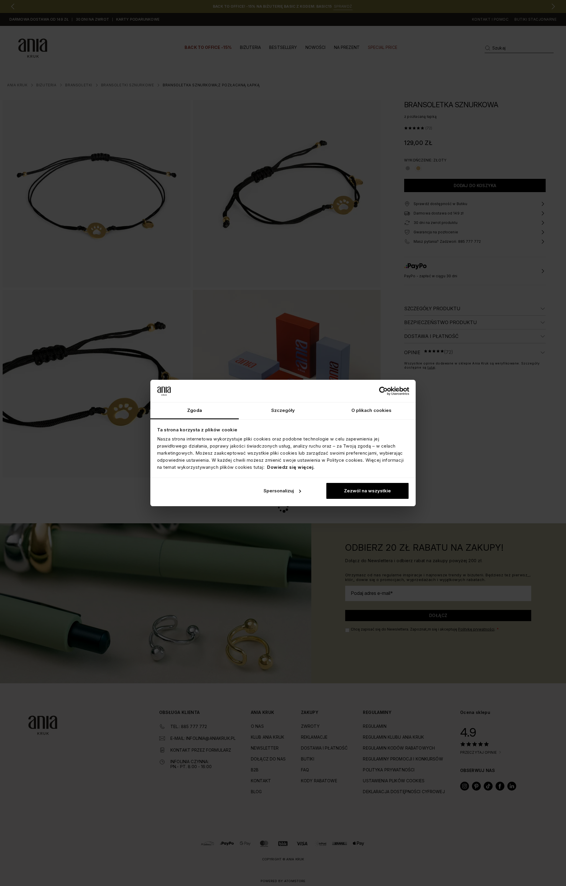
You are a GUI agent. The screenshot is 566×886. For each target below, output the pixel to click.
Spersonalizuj (279, 491)
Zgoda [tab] (194, 410)
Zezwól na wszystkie (367, 491)
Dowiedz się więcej (290, 467)
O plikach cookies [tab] (371, 410)
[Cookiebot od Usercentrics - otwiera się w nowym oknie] (383, 391)
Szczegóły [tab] (283, 410)
